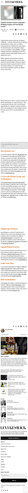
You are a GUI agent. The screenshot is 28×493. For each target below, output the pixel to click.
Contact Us (3, 451)
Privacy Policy (4, 454)
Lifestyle (3, 466)
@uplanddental (22, 259)
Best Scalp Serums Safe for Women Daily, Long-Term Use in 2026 (16, 384)
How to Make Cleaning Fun (13, 402)
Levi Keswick (21, 29)
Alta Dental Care (8, 151)
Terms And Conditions (6, 456)
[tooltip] (13, 34)
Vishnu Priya (9, 418)
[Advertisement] (14, 86)
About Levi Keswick (5, 443)
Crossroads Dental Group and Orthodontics (13, 182)
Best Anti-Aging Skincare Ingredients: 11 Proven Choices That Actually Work (12, 370)
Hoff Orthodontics (8, 280)
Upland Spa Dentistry (9, 229)
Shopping (3, 464)
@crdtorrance (12, 197)
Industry (11, 29)
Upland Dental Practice (10, 247)
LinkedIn (12, 195)
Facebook (17, 171)
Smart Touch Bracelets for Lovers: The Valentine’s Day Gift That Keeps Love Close (16, 409)
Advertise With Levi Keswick (7, 446)
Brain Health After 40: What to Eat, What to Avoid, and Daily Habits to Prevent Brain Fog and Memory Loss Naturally (17, 391)
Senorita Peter (10, 412)
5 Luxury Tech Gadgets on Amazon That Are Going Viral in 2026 (16, 377)
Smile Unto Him (7, 263)
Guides (2, 461)
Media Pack (3, 449)
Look (2, 469)
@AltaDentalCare (10, 173)
